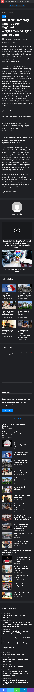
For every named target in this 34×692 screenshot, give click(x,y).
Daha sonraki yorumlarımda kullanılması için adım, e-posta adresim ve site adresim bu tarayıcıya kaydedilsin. (16, 402)
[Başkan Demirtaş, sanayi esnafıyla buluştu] (7, 586)
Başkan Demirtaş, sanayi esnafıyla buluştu (22, 585)
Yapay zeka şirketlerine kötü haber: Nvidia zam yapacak (22, 559)
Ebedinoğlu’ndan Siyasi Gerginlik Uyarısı (7, 332)
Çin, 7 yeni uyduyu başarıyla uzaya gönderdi (17, 117)
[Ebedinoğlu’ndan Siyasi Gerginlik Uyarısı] (9, 324)
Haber (12, 12)
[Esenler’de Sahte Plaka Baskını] (7, 578)
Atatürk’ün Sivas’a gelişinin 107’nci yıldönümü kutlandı (8, 313)
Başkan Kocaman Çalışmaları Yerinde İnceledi (24, 313)
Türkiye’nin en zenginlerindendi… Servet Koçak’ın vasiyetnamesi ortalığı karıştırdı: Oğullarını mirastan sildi (16, 125)
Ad (3, 378)
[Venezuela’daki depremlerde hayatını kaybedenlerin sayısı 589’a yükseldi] (25, 324)
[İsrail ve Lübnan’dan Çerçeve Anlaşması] (25, 288)
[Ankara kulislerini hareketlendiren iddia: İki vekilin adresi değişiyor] (7, 517)
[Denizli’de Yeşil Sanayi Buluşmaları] (7, 595)
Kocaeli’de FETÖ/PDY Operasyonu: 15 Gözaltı (22, 543)
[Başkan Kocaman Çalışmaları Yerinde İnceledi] (25, 305)
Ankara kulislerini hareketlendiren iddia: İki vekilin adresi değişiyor (22, 517)
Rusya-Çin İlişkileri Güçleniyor (20, 488)
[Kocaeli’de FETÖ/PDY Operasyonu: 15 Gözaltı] (7, 544)
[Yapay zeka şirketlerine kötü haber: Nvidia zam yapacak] (7, 559)
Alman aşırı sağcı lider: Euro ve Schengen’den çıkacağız (21, 568)
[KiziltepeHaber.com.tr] (17, 6)
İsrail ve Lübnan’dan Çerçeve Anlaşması (25, 295)
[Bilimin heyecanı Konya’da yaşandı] (7, 535)
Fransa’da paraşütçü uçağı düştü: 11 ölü (9, 295)
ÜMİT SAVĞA (7, 39)
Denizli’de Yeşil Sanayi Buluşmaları (21, 593)
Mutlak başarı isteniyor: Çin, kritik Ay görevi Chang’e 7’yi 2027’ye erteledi (22, 444)
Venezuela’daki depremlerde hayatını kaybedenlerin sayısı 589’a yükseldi (21, 507)
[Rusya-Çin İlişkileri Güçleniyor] (7, 489)
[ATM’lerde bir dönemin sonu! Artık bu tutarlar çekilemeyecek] (7, 526)
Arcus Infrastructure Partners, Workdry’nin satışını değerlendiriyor (16, 551)
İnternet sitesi (6, 392)
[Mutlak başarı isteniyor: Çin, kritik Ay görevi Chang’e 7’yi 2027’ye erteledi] (7, 443)
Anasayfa (6, 12)
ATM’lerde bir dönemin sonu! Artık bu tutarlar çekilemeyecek (21, 526)
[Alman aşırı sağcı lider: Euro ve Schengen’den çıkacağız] (7, 569)
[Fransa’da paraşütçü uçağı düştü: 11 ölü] (9, 288)
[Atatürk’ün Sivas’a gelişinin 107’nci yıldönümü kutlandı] (9, 305)
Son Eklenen (17, 419)
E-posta (4, 385)
